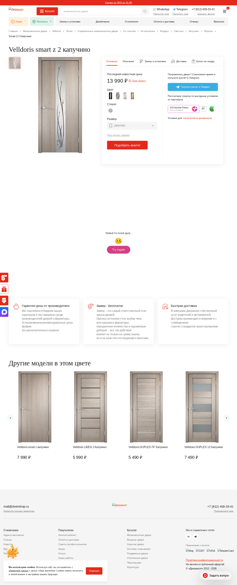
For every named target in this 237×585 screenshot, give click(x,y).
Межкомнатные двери (139, 535)
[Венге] (110, 95)
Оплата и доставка (68, 539)
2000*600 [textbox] (119, 125)
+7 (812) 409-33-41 (220, 506)
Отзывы (7, 539)
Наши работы (65, 558)
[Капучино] (117, 95)
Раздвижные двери (137, 553)
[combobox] (132, 126)
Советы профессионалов (72, 544)
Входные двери (135, 539)
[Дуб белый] (125, 95)
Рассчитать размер (118, 135)
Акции (61, 549)
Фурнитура (133, 567)
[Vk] (188, 537)
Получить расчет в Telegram (195, 87)
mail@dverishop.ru (16, 506)
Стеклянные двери (137, 558)
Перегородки (134, 562)
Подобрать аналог (127, 145)
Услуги (62, 553)
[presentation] (10, 417)
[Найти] (145, 11)
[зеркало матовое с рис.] (110, 110)
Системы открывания (139, 549)
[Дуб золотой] (132, 95)
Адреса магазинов (13, 535)
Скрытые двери (135, 544)
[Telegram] (195, 537)
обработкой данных (18, 570)
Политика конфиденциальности (204, 560)
